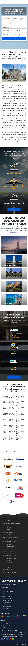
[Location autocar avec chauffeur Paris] (14, 245)
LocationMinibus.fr (16, 644)
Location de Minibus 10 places (9, 555)
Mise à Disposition (22, 19)
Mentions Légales (6, 608)
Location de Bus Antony (8, 544)
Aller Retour (6, 18)
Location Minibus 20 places (8, 543)
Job (3, 593)
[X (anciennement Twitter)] (5, 639)
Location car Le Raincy (8, 526)
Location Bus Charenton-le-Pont (9, 569)
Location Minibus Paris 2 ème (9, 541)
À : (16, 30)
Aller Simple (14, 18)
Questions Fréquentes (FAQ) (8, 591)
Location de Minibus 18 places (9, 558)
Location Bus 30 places (8, 571)
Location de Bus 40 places (8, 567)
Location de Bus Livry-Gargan (9, 572)
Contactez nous (5, 589)
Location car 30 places (8, 527)
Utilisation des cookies (7, 606)
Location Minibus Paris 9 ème (9, 554)
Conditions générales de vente (8, 600)
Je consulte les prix (14, 39)
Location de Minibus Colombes (9, 557)
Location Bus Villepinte (8, 560)
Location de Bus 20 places (8, 546)
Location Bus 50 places (8, 530)
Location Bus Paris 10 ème (8, 532)
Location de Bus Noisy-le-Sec (9, 529)
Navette (14, 209)
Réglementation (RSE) (7, 598)
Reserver (14, 377)
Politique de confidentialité (7, 602)
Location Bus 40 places (8, 574)
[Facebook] (2, 638)
